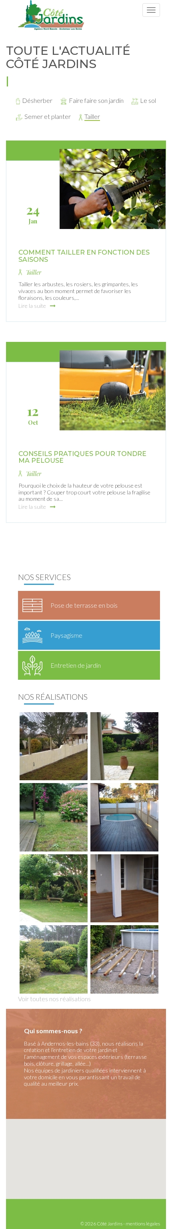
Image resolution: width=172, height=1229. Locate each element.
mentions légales (143, 1224)
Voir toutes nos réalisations (54, 998)
